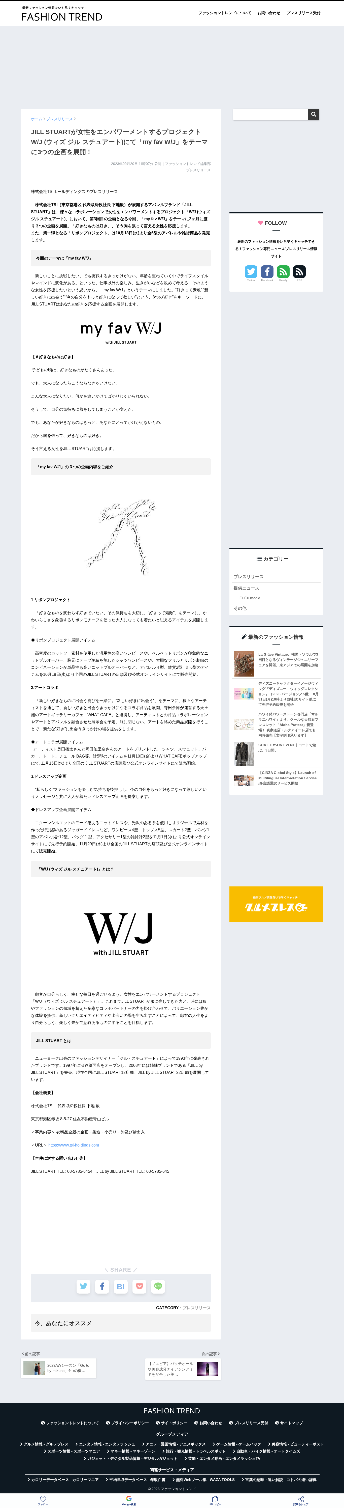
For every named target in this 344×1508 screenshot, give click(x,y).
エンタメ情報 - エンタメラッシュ (107, 1444)
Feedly (283, 280)
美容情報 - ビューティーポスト (298, 1444)
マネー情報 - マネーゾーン (133, 1451)
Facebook (267, 280)
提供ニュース (246, 588)
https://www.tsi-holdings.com (73, 1145)
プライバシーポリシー (130, 1423)
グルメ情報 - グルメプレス (46, 1444)
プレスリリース (197, 1307)
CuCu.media (249, 598)
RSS (299, 280)
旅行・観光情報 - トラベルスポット (196, 1451)
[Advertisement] (172, 65)
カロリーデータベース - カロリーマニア (65, 1480)
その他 (240, 608)
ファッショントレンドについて (224, 13)
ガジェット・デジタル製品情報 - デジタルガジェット (132, 1459)
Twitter (251, 280)
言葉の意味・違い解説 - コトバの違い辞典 (281, 1480)
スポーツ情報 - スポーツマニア (74, 1451)
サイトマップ (291, 1423)
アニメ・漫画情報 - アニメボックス (176, 1444)
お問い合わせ (269, 13)
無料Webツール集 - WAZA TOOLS (205, 1480)
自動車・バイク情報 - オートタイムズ (268, 1451)
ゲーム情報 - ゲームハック (238, 1444)
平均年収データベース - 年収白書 (137, 1480)
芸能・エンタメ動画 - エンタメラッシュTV (224, 1459)
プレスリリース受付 (304, 13)
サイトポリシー (174, 1423)
